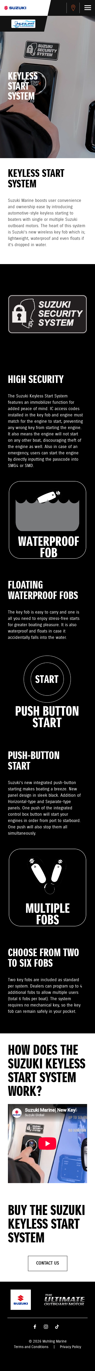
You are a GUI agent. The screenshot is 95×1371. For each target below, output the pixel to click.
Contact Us (47, 1263)
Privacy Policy (70, 1347)
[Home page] (15, 8)
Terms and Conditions (31, 1347)
